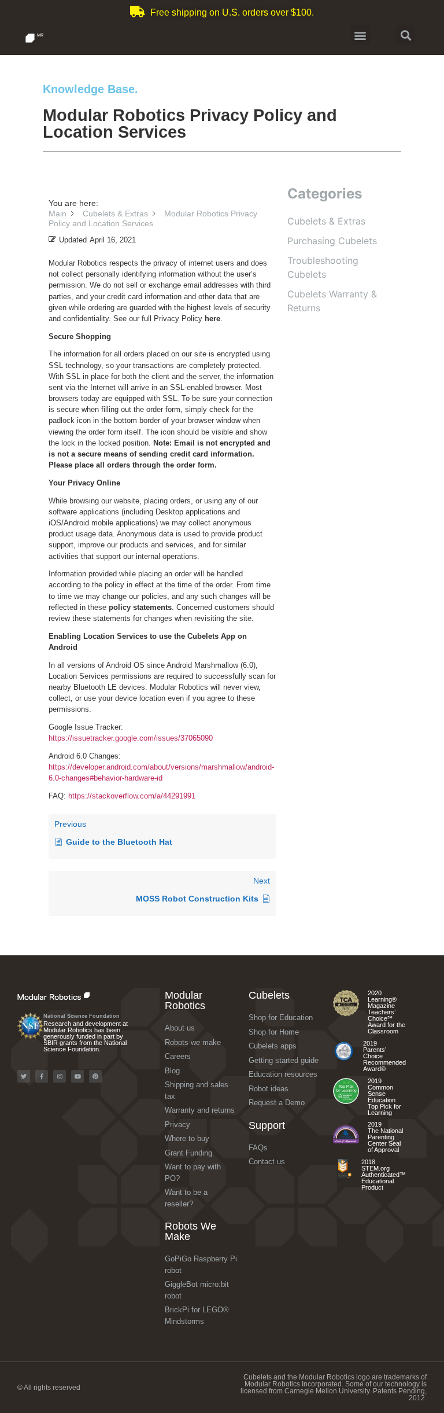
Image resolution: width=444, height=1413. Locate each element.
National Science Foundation (81, 1016)
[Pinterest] (95, 1076)
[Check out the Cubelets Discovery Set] (343, 1059)
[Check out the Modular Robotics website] (74, 995)
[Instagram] (59, 1076)
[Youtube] (77, 1076)
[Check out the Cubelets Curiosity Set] (346, 1013)
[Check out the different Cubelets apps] (346, 1101)
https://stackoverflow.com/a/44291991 (131, 796)
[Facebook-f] (41, 1076)
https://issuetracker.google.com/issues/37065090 (131, 738)
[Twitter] (23, 1076)
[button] (360, 35)
